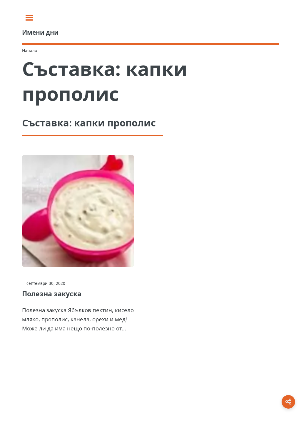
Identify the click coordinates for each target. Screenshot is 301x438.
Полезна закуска (51, 293)
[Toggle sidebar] (29, 18)
